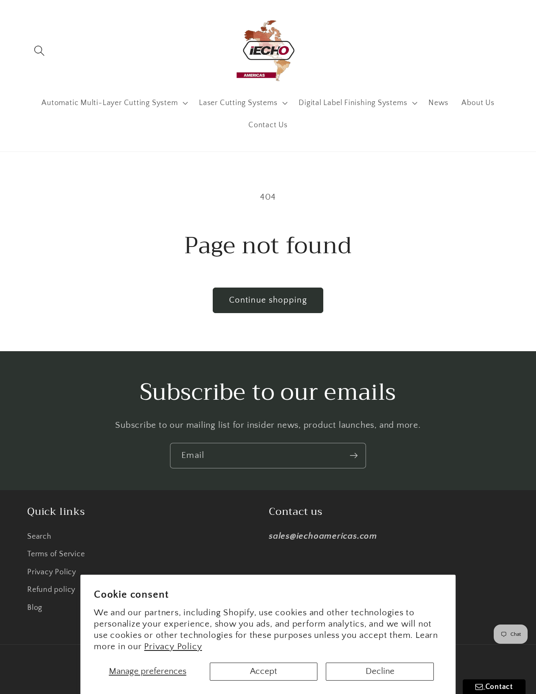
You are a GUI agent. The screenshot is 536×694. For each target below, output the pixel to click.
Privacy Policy (173, 646)
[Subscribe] (354, 455)
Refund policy (51, 590)
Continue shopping (268, 300)
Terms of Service (56, 554)
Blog (34, 608)
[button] (39, 50)
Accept (263, 671)
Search (39, 536)
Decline (380, 671)
